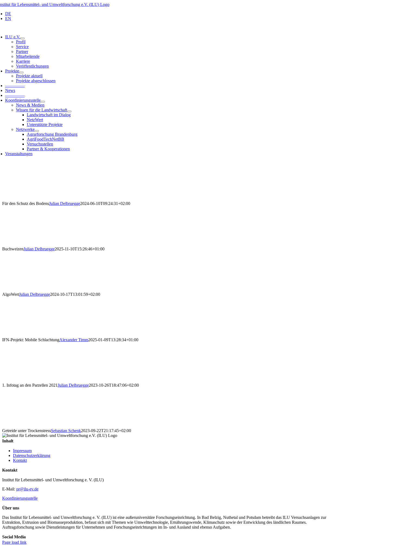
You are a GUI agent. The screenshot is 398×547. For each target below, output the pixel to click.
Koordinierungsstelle (20, 498)
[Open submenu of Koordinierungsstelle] (43, 101)
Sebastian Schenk (66, 430)
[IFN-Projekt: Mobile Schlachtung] (199, 317)
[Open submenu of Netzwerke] (37, 131)
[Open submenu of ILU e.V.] (22, 38)
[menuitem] (168, 13)
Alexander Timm (73, 339)
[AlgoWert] (199, 271)
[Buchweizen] (199, 226)
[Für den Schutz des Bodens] (199, 181)
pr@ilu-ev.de (27, 489)
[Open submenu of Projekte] (21, 72)
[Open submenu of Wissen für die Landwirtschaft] (69, 111)
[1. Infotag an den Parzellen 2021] (199, 362)
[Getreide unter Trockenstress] (199, 408)
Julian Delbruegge (64, 203)
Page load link (14, 542)
